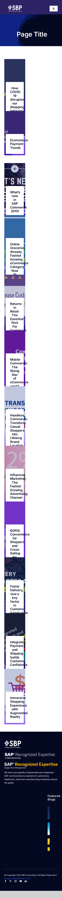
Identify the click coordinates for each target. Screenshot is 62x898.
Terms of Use (25, 878)
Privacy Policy (10, 878)
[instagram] (15, 881)
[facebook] (5, 881)
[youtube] (21, 881)
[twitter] (10, 881)
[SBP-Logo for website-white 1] (13, 741)
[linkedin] (26, 881)
